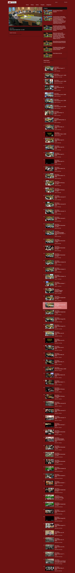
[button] (25, 16)
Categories (48, 4)
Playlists (42, 4)
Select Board (56, 67)
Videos (32, 4)
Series (37, 4)
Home (27, 4)
